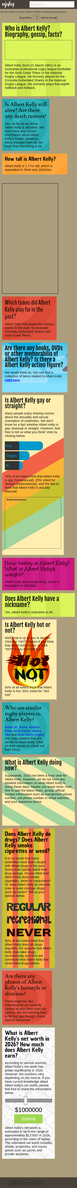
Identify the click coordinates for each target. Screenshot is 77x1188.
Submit (28, 1118)
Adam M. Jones (16, 727)
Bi (7, 465)
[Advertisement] (30, 238)
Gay (9, 446)
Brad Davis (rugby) (31, 734)
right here (12, 380)
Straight (11, 456)
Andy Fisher (21, 731)
